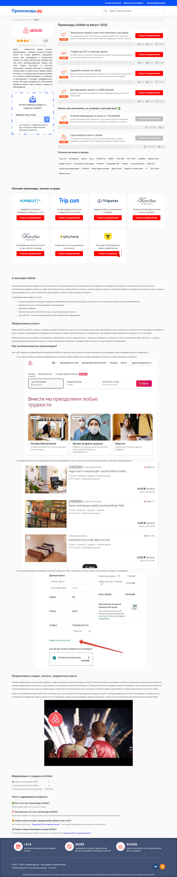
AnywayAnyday (137, 164)
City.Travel (154, 168)
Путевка (85, 168)
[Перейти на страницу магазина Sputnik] (69, 240)
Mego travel (117, 168)
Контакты (52, 868)
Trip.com (63, 159)
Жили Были (64, 173)
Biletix (111, 159)
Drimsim (100, 164)
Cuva (91, 159)
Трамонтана (153, 159)
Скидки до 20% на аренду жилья (45, 824)
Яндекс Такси (65, 164)
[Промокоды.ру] (27, 10)
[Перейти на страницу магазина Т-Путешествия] (108, 240)
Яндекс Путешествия (133, 168)
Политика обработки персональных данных (29, 868)
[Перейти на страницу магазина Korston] (146, 204)
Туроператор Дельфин (84, 164)
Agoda (84, 159)
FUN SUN (120, 159)
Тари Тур (151, 164)
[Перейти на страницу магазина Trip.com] (69, 204)
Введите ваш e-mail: (26, 115)
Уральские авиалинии (69, 168)
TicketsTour (101, 159)
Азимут (125, 164)
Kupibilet (141, 159)
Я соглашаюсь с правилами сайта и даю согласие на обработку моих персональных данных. (33, 127)
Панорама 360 (112, 164)
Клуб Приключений (100, 168)
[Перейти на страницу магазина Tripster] (108, 204)
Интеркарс (74, 159)
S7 (146, 168)
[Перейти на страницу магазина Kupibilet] (30, 204)
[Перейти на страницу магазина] (30, 240)
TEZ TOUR (131, 159)
